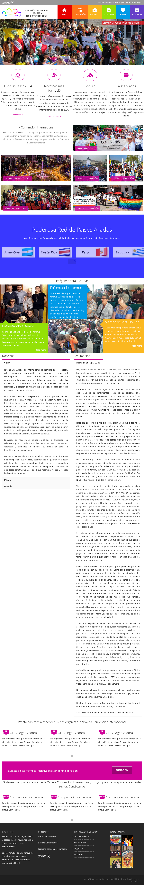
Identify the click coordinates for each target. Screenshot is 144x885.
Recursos (94, 14)
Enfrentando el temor (18, 326)
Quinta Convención (87, 178)
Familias (123, 14)
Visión (7, 362)
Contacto (137, 14)
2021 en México (81, 836)
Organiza (78, 848)
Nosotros (109, 14)
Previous (7, 46)
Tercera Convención (88, 208)
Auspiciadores (80, 842)
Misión (7, 480)
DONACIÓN (121, 770)
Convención (80, 14)
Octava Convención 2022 (18, 178)
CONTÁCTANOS (54, 116)
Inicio (64, 14)
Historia (8, 486)
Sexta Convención (86, 148)
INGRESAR (18, 114)
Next (136, 46)
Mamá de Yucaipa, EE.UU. (88, 362)
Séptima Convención (15, 208)
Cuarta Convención (123, 178)
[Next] (70, 261)
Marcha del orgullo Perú (123, 322)
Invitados (78, 854)
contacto (62, 849)
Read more (41, 350)
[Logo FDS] (25, 12)
